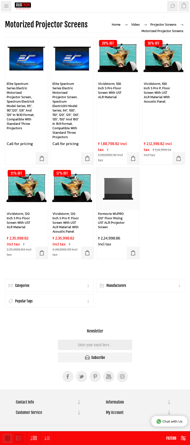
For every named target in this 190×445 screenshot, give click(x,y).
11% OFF (16, 173)
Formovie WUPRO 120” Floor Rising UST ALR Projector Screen (111, 220)
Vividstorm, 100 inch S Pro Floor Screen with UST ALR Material (109, 90)
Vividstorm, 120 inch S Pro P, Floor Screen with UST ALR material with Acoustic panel (65, 223)
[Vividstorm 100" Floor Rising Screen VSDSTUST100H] (117, 58)
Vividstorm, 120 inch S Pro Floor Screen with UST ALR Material (18, 220)
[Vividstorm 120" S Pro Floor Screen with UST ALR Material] (26, 188)
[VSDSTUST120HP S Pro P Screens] (72, 188)
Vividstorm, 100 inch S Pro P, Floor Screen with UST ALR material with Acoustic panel (157, 93)
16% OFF (154, 43)
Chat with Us (172, 421)
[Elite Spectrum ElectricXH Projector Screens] (72, 58)
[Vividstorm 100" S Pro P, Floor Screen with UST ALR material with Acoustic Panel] (163, 58)
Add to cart (42, 158)
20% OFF (108, 43)
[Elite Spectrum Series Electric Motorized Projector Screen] (26, 58)
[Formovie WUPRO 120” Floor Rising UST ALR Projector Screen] (117, 188)
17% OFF (62, 173)
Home (116, 24)
